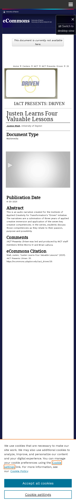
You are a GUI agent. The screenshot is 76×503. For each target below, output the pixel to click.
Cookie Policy (19, 471)
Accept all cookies (38, 483)
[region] (38, 471)
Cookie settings (38, 494)
